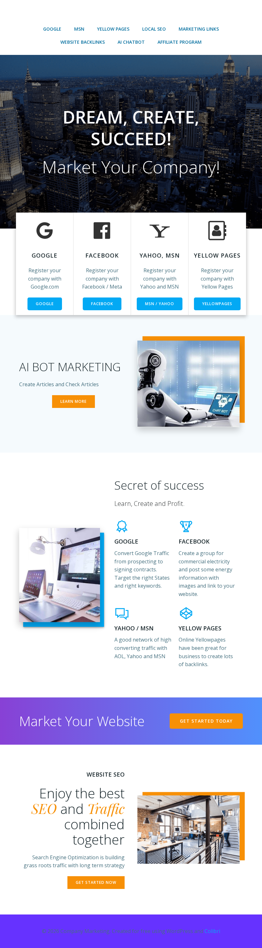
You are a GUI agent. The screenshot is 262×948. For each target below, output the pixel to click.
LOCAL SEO (154, 29)
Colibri (212, 931)
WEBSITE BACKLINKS (82, 42)
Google (52, 29)
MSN (79, 29)
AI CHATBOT (131, 42)
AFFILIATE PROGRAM (180, 42)
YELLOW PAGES (113, 29)
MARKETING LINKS (199, 29)
